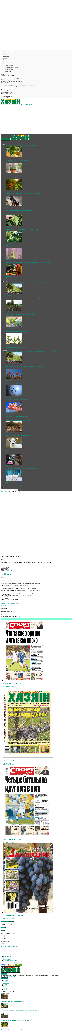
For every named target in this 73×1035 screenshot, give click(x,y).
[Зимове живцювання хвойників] (14, 343)
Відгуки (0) (7, 574)
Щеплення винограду (13, 245)
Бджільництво (11, 420)
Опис (5, 573)
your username (17, 76)
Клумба (35, 282)
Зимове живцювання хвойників (16, 347)
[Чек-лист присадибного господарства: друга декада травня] (14, 293)
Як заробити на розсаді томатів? (16, 331)
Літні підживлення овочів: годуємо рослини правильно (23, 193)
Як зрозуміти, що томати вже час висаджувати (20, 314)
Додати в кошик (4, 569)
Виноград (5, 212)
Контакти (5, 59)
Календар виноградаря (13, 351)
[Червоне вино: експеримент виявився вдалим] (14, 274)
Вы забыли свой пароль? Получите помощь (11, 81)
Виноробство (11, 214)
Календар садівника (43, 351)
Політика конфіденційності (10, 960)
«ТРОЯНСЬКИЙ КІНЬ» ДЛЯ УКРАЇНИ (18, 210)
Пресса (5, 491)
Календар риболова (33, 351)
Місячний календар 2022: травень (16, 399)
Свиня (28, 420)
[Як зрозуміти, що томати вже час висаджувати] (14, 310)
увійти (20, 616)
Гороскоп (10, 145)
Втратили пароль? (13, 946)
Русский (5, 989)
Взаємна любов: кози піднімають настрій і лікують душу (24, 451)
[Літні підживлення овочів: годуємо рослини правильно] (14, 189)
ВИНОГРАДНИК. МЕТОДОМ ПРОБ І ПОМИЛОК (22, 229)
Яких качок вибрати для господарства (18, 435)
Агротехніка (11, 282)
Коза (16, 420)
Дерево (21, 282)
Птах (25, 420)
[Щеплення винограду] (14, 241)
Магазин (5, 63)
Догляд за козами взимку (14, 485)
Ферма (4, 418)
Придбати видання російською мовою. (10, 580)
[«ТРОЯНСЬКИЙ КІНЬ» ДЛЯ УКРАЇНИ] (14, 206)
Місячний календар (52, 351)
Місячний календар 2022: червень (16, 383)
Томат (41, 282)
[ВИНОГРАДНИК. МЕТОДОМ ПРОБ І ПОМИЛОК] (14, 225)
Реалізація (5, 58)
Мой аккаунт (9, 65)
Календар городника (24, 351)
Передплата (6, 56)
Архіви (5, 985)
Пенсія (27, 145)
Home (2, 491)
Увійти (5, 61)
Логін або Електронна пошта (8, 933)
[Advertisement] (21, 109)
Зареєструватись (5, 946)
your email (16, 86)
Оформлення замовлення (12, 67)
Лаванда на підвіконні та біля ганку (17, 177)
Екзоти (25, 282)
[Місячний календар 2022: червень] (14, 379)
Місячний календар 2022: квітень (16, 416)
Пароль (2, 936)
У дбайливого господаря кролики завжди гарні (21, 468)
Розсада (38, 282)
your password (17, 78)
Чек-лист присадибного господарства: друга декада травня (24, 298)
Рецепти (31, 145)
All (7, 145)
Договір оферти (10, 71)
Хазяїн (9, 491)
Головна (5, 142)
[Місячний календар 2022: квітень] (14, 412)
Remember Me (5, 941)
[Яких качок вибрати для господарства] (14, 431)
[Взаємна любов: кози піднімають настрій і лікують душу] (14, 447)
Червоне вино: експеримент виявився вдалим (20, 279)
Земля (31, 282)
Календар (5, 350)
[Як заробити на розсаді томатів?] (14, 326)
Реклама (5, 54)
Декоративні (17, 282)
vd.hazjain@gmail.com (11, 976)
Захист (28, 282)
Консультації (23, 145)
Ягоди (44, 282)
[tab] (37, 573)
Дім (4, 144)
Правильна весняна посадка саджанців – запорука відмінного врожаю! (28, 262)
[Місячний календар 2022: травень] (14, 395)
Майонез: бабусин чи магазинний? (17, 160)
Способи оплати (10, 69)
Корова (18, 420)
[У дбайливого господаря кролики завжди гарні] (14, 464)
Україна (35, 145)
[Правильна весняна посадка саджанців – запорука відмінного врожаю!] (14, 258)
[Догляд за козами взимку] (14, 480)
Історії (18, 145)
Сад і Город (5, 281)
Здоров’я (14, 145)
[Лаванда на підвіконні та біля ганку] (14, 173)
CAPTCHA (3, 938)
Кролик (22, 420)
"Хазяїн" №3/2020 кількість (7, 567)
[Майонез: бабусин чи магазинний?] (14, 156)
